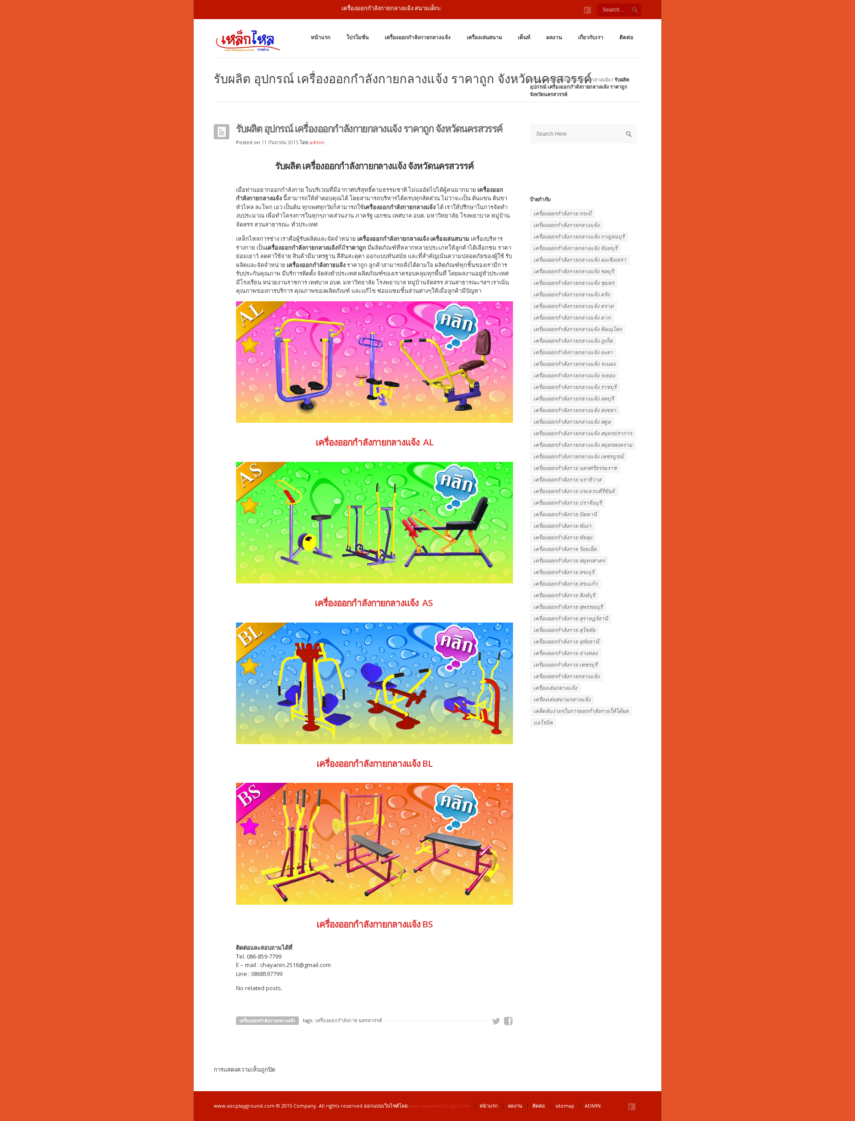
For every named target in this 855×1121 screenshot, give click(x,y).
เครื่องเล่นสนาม (484, 37)
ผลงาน (554, 37)
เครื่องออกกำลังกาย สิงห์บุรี (564, 595)
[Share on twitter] (496, 1021)
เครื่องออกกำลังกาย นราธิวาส (567, 479)
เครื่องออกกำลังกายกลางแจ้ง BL (374, 763)
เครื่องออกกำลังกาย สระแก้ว (565, 583)
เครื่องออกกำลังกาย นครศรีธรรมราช (575, 468)
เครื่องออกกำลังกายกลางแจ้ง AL (374, 442)
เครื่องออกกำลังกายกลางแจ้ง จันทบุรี (575, 248)
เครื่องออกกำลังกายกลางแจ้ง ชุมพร (573, 283)
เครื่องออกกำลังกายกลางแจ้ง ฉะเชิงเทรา (579, 259)
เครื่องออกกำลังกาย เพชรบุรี (565, 664)
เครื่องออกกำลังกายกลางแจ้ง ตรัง (571, 294)
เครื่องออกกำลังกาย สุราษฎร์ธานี (570, 618)
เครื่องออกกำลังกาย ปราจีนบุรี (567, 502)
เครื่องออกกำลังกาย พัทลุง (562, 537)
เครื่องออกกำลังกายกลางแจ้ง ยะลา (573, 352)
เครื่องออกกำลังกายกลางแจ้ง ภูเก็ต (573, 340)
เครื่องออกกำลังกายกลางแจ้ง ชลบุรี (573, 271)
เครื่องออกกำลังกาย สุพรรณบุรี (568, 607)
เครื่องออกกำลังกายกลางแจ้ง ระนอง (574, 364)
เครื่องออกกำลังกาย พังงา (562, 526)
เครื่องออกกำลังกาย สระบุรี (563, 572)
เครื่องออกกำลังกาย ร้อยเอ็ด (565, 549)
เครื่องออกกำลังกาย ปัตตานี (565, 514)
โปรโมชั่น (357, 37)
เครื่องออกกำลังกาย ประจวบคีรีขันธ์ (574, 491)
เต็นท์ (524, 37)
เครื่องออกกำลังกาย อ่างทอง (565, 653)
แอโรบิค (543, 722)
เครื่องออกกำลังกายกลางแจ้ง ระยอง (574, 375)
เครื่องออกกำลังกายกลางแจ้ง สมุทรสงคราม (582, 445)
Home (537, 79)
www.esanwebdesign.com (438, 1105)
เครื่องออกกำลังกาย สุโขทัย (564, 630)
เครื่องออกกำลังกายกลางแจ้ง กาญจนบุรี (578, 236)
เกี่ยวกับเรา (590, 37)
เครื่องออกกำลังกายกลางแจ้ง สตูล (572, 421)
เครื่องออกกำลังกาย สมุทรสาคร (569, 560)
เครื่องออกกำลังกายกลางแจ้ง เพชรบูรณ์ (578, 456)
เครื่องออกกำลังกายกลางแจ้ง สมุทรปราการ (582, 433)
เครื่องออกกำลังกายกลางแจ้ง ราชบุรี (574, 387)
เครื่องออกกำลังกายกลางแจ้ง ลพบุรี (573, 398)
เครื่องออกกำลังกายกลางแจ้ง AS (374, 602)
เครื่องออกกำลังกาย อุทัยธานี (566, 641)
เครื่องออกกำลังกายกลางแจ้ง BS (374, 924)
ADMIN (593, 1105)
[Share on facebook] (508, 1021)
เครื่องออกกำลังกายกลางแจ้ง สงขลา (574, 410)
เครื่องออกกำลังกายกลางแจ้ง (418, 37)
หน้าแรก (320, 37)
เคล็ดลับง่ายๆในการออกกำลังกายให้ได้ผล (580, 711)
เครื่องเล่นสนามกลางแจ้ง (561, 699)
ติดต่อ (626, 37)
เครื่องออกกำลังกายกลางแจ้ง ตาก (572, 317)
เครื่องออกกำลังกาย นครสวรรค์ (348, 1020)
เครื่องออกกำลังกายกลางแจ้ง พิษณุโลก (577, 329)
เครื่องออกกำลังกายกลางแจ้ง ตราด (573, 306)
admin (317, 142)
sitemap (564, 1105)
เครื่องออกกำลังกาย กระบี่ (562, 213)
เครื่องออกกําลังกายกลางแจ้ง (566, 676)
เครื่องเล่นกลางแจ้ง (555, 688)
